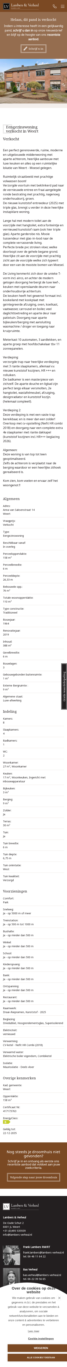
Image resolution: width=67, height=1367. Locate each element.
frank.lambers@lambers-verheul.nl (43, 1252)
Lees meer (33, 1331)
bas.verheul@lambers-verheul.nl (42, 1275)
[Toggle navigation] (62, 6)
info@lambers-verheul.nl (17, 1234)
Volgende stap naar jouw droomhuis (33, 1177)
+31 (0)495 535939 (14, 1230)
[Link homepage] (33, 1206)
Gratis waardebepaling (64, 686)
